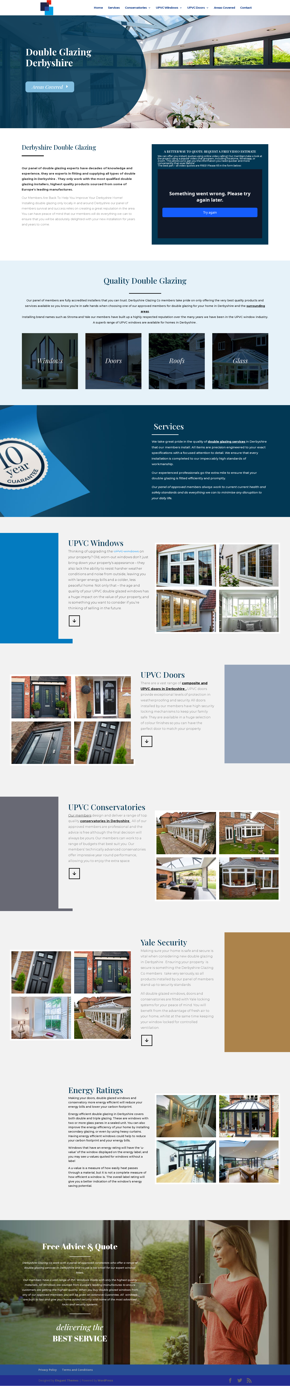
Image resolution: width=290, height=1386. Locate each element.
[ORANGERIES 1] (186, 898)
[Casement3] (249, 585)
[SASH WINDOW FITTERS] (186, 631)
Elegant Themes (67, 1380)
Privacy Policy (47, 1370)
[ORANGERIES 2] (186, 853)
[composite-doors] (41, 763)
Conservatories (136, 7)
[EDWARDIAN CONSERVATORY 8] (249, 1136)
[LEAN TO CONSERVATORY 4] (186, 1181)
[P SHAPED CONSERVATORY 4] (249, 898)
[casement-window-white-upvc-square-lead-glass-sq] (186, 585)
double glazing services (226, 441)
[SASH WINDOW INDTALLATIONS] (41, 1038)
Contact (246, 7)
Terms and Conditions (77, 1370)
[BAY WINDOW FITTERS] (249, 631)
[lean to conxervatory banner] (186, 1136)
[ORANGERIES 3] (249, 853)
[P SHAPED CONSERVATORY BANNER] (249, 1181)
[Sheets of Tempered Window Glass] (104, 763)
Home (98, 7)
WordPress (105, 1380)
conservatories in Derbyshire (105, 821)
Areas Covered (224, 7)
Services (114, 7)
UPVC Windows (167, 7)
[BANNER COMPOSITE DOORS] (41, 717)
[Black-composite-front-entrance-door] (104, 717)
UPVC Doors (196, 7)
